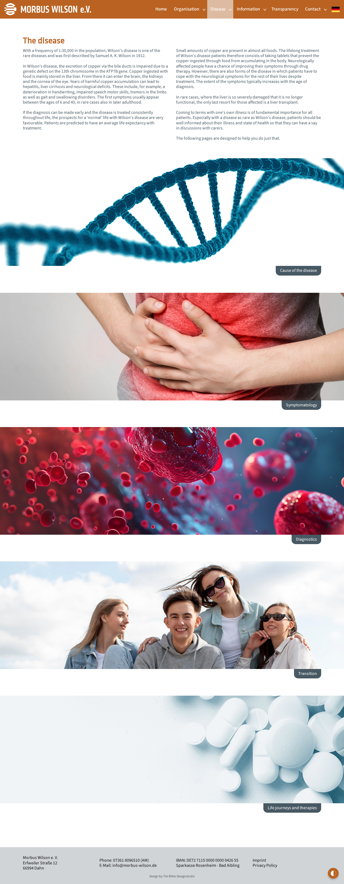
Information (248, 9)
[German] (334, 6)
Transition (307, 674)
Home (161, 9)
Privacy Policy (265, 865)
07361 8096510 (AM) (130, 860)
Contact (313, 9)
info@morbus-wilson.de (134, 865)
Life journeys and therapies (292, 808)
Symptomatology (301, 405)
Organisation (186, 9)
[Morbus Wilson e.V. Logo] (47, 9)
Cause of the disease (298, 270)
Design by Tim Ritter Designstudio (172, 876)
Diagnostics (306, 539)
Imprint (259, 860)
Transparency (284, 9)
